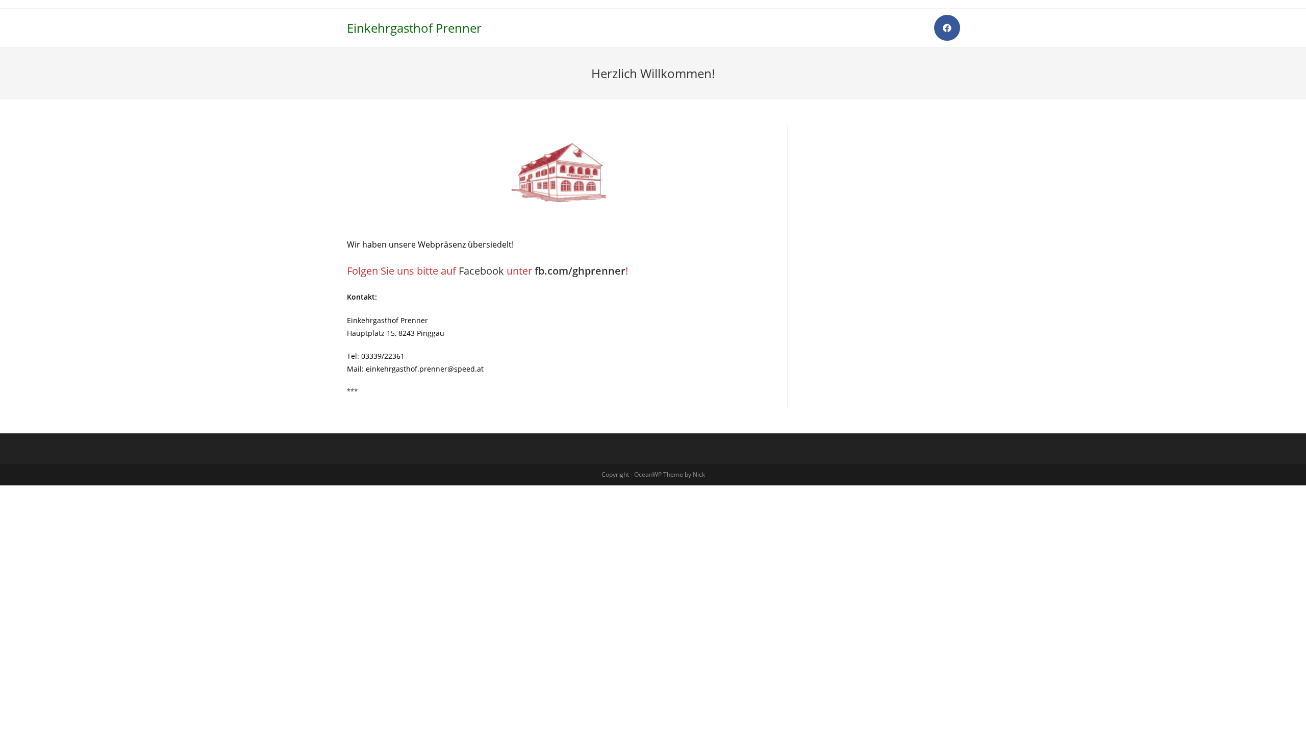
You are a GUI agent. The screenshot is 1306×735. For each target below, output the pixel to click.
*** (352, 391)
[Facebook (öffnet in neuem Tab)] (947, 28)
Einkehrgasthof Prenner (414, 27)
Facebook (481, 271)
